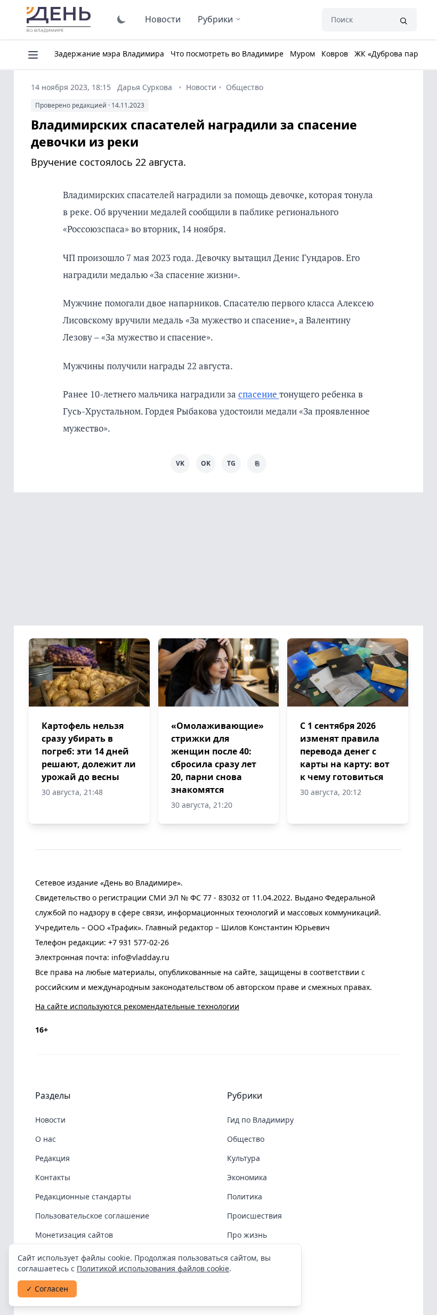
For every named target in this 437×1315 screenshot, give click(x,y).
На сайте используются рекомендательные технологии (137, 1006)
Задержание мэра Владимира (109, 53)
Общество (244, 87)
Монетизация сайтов (74, 1235)
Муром (302, 53)
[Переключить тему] (121, 19)
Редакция (52, 1158)
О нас (45, 1139)
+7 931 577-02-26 (138, 942)
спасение (258, 394)
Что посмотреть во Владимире (227, 53)
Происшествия (254, 1216)
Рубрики (215, 19)
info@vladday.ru (140, 957)
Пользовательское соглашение (92, 1216)
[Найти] (403, 19)
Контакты (52, 1177)
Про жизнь (247, 1235)
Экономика (247, 1177)
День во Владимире (60, 20)
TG (231, 463)
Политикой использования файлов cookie (153, 1268)
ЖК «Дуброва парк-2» (393, 53)
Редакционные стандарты (83, 1196)
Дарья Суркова (144, 87)
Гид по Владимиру (260, 1120)
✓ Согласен (47, 1289)
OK (206, 463)
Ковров (334, 53)
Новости (163, 19)
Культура (243, 1158)
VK (180, 463)
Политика (244, 1196)
